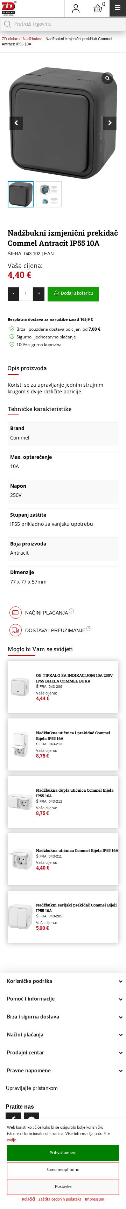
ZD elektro (11, 39)
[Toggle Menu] (118, 8)
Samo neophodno (63, 1170)
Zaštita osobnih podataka (60, 1199)
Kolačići (28, 1199)
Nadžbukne (32, 39)
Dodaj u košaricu (77, 293)
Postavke (63, 1187)
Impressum (94, 1199)
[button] (110, 123)
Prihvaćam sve (63, 1153)
